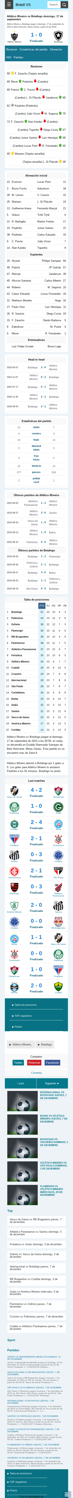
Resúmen (11, 49)
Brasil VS (23, 4)
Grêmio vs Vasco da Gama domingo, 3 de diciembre (34, 1255)
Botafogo (46, 1044)
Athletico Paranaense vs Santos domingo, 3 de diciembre (35, 1233)
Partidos (18, 57)
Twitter (18, 1062)
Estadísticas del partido (33, 49)
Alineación (56, 49)
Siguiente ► (52, 1083)
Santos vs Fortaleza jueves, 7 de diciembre (32, 1416)
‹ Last (20, 1083)
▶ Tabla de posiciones (24, 1005)
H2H (8, 57)
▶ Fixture (17, 1027)
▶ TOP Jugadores (22, 1016)
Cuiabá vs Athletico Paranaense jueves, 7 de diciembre (36, 1327)
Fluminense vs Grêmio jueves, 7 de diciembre (31, 1305)
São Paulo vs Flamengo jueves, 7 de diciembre (34, 1387)
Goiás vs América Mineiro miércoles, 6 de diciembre (34, 1293)
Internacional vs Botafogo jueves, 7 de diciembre (32, 1268)
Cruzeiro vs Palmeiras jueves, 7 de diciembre (36, 1316)
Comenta (36, 1072)
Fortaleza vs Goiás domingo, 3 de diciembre (36, 1244)
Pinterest (34, 1062)
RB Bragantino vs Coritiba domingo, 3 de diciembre (34, 1280)
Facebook (52, 1062)
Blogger (48, 1496)
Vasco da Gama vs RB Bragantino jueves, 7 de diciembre (36, 1221)
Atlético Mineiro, (22, 1044)
